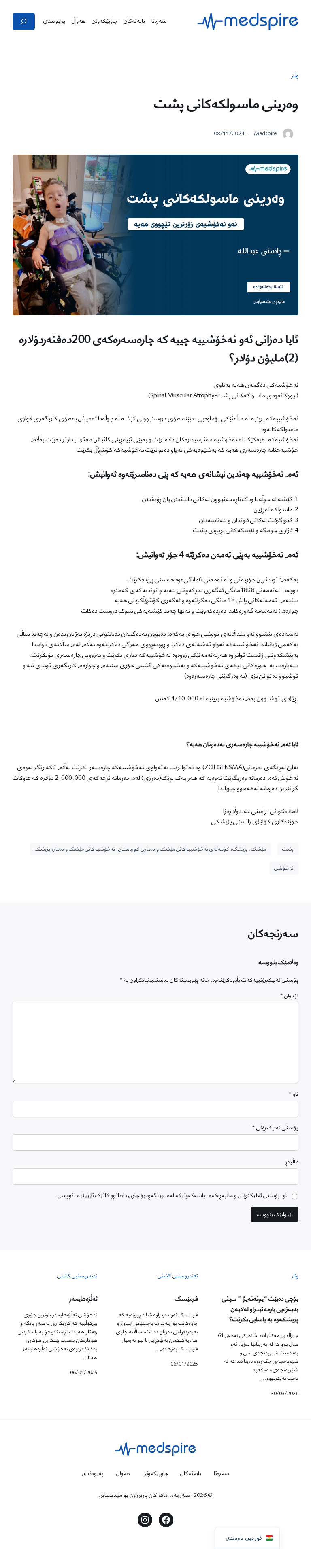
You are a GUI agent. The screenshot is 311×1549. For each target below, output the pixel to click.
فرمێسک (186, 1299)
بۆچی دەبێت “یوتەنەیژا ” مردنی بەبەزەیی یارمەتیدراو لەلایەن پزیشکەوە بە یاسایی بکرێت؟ (260, 1309)
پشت (288, 849)
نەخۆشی (284, 868)
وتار (294, 76)
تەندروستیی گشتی (178, 1275)
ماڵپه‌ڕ (291, 1162)
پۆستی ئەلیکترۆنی (275, 1128)
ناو (293, 1094)
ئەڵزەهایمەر (83, 1299)
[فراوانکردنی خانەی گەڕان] (24, 21)
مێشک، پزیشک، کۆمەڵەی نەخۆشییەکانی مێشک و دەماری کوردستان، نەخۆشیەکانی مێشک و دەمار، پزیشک (150, 849)
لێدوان (289, 996)
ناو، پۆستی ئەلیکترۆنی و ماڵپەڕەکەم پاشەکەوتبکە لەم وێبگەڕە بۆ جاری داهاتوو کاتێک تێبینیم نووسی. (172, 1195)
